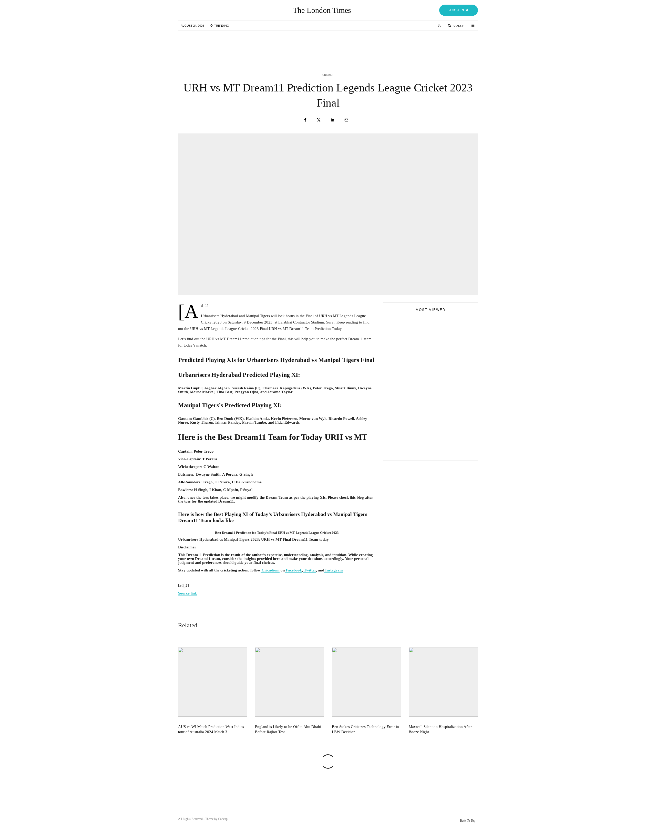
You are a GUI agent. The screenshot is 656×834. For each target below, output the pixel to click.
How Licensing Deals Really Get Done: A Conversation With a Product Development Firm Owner (440, 430)
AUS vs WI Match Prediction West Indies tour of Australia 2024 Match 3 (235, 45)
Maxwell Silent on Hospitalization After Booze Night (440, 729)
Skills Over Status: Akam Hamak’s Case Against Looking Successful (426, 399)
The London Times (322, 10)
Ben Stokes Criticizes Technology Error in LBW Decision (441, 45)
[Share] (305, 120)
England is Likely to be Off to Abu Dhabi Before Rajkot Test (338, 45)
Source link (187, 593)
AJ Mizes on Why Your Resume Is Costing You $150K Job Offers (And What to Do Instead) (426, 450)
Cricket (328, 75)
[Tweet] (319, 120)
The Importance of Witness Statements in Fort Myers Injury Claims (439, 407)
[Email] (346, 120)
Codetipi (223, 819)
